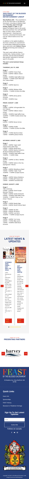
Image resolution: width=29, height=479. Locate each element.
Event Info (6, 396)
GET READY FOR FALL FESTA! (19, 269)
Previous (4, 353)
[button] (26, 286)
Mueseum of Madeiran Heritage (12, 406)
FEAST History (7, 402)
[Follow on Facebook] (12, 432)
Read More (7, 320)
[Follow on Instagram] (17, 432)
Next (24, 353)
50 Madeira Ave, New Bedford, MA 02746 (14, 381)
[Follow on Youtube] (14, 432)
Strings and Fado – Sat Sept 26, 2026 (8, 266)
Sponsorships (7, 399)
